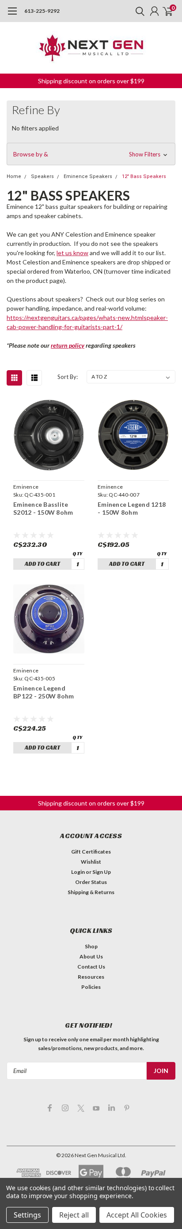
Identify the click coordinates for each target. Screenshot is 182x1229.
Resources (91, 976)
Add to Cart (42, 564)
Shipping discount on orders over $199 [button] (91, 81)
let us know (72, 252)
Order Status (91, 882)
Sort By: (67, 376)
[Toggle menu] (12, 15)
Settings (27, 1215)
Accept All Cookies (136, 1215)
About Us (91, 956)
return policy (67, 345)
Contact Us (91, 966)
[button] (91, 154)
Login (78, 872)
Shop (91, 946)
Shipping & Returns (91, 892)
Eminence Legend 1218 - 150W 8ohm (132, 508)
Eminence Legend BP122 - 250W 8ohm (43, 692)
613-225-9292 (42, 10)
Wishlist (91, 861)
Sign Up (101, 872)
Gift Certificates (91, 851)
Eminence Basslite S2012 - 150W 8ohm (43, 508)
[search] (138, 11)
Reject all (74, 1215)
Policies (91, 987)
